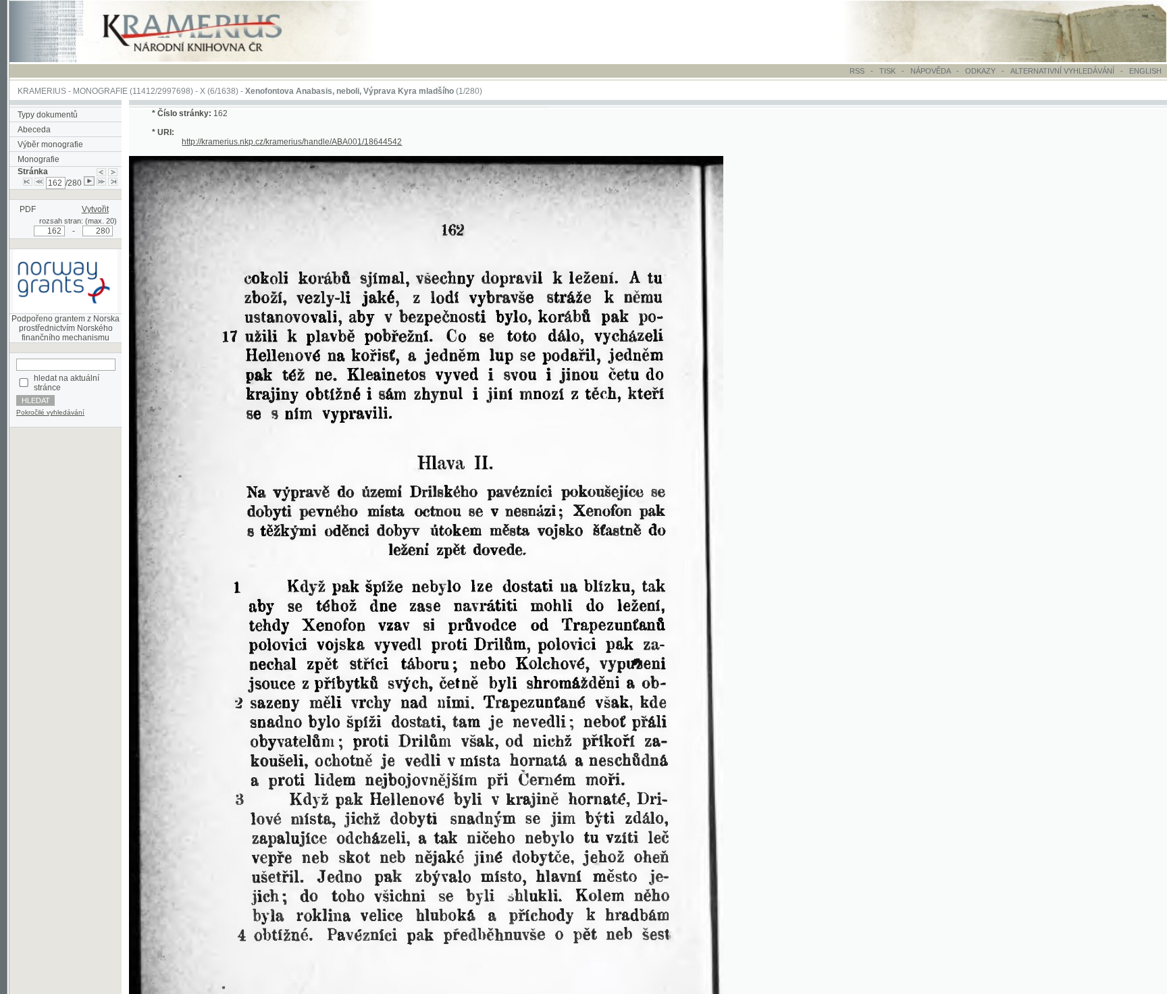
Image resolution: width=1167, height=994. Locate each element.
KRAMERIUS (42, 91)
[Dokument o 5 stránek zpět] (39, 183)
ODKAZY (980, 71)
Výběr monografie (50, 144)
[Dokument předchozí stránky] (101, 171)
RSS (857, 71)
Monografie (38, 159)
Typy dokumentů (48, 115)
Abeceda (34, 129)
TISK (888, 71)
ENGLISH (1145, 71)
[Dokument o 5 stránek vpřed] (101, 183)
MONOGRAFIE (100, 91)
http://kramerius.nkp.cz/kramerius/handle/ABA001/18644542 (292, 142)
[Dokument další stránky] (113, 171)
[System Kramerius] (207, 59)
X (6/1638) (219, 91)
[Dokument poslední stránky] (113, 183)
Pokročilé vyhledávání (50, 412)
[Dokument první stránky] (27, 183)
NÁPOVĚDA (930, 71)
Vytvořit (95, 209)
